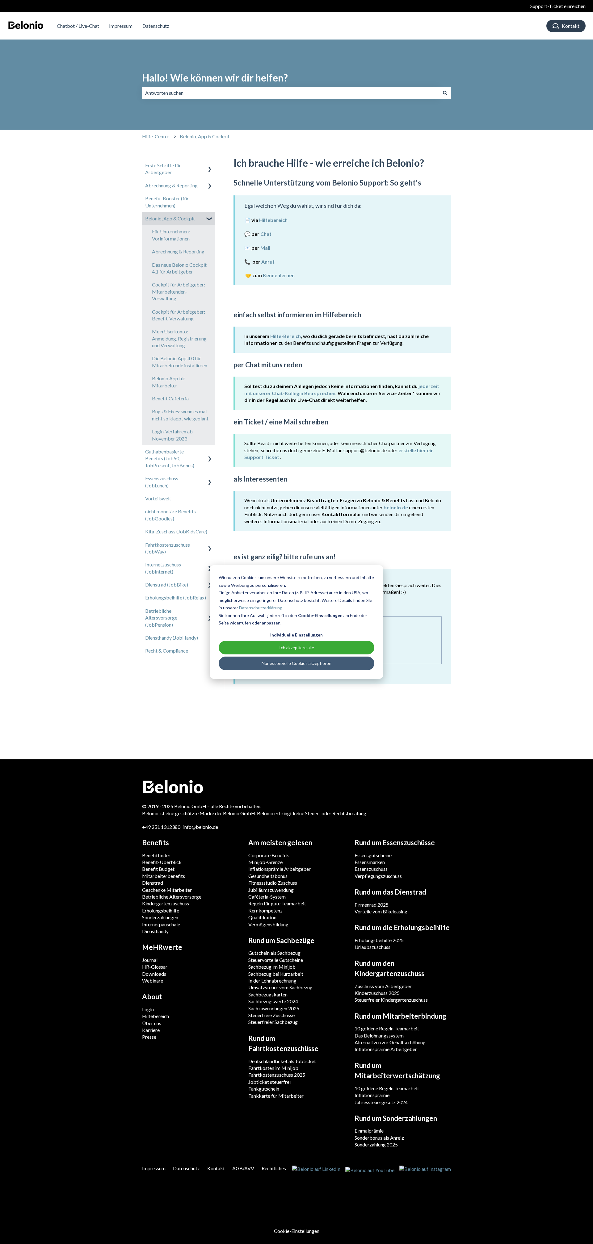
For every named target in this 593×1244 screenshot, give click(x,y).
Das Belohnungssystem (379, 1035)
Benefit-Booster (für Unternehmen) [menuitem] (167, 201)
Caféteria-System (267, 897)
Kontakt (570, 26)
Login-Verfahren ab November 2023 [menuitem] (172, 434)
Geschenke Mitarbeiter (167, 890)
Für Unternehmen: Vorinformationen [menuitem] (171, 234)
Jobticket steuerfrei (269, 1082)
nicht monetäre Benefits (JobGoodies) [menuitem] (170, 514)
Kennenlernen (279, 275)
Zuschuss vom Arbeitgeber (383, 986)
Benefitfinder (156, 855)
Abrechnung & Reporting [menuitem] (171, 185)
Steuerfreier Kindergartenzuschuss (391, 1000)
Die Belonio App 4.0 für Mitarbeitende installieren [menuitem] (179, 361)
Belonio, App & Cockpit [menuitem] (170, 218)
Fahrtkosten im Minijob (273, 1068)
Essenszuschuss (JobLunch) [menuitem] (161, 481)
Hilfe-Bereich (285, 336)
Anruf (268, 262)
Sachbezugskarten (268, 994)
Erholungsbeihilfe (160, 910)
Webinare (152, 980)
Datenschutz (155, 26)
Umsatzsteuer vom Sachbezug (280, 987)
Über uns (151, 1023)
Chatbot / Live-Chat (78, 26)
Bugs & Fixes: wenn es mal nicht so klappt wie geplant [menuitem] (180, 414)
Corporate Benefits (268, 855)
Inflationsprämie (372, 1095)
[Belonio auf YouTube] (369, 1170)
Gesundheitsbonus (268, 876)
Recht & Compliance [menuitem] (166, 650)
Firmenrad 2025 (372, 905)
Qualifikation (262, 917)
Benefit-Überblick (162, 862)
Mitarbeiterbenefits (163, 876)
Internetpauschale (161, 924)
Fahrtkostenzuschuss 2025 (276, 1075)
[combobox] (290, 93)
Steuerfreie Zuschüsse (271, 1015)
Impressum (120, 26)
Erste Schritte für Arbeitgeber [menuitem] (163, 168)
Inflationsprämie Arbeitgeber (279, 869)
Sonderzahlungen (160, 917)
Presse (149, 1037)
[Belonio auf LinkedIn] (316, 1170)
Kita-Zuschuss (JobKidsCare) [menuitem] (176, 531)
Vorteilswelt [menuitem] (158, 498)
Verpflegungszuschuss (378, 876)
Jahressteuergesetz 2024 (381, 1102)
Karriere (151, 1030)
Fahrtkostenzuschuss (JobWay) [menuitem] (167, 548)
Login (148, 1009)
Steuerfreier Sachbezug (273, 1022)
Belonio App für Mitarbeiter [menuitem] (168, 381)
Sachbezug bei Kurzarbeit (275, 974)
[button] (210, 166)
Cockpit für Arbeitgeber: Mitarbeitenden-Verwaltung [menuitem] (178, 291)
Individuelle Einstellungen (296, 634)
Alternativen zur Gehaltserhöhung (390, 1042)
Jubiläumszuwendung (271, 890)
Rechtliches (274, 1168)
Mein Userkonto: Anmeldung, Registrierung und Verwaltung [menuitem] (179, 338)
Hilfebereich (155, 1016)
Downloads (154, 974)
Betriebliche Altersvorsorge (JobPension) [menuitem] (161, 618)
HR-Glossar (154, 967)
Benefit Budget (158, 869)
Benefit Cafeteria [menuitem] (170, 398)
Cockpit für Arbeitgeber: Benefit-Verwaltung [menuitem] (178, 315)
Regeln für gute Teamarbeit (277, 903)
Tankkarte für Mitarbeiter (276, 1096)
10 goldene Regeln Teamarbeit (387, 1028)
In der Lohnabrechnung (272, 980)
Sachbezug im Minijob (272, 967)
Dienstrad (152, 883)
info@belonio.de (200, 827)
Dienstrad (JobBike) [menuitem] (166, 584)
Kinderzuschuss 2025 (377, 993)
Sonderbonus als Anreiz (379, 1138)
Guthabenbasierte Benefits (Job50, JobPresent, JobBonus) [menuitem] (169, 458)
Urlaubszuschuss (372, 947)
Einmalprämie (369, 1130)
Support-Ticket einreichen (558, 6)
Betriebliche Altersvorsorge (171, 897)
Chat (265, 234)
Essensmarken (370, 862)
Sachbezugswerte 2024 (273, 1001)
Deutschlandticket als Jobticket (282, 1061)
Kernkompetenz (265, 910)
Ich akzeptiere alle (296, 647)
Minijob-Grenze (265, 862)
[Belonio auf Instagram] (425, 1170)
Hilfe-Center (155, 136)
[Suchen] (445, 93)
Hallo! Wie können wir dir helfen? (215, 78)
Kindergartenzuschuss (165, 903)
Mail (265, 248)
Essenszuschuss (371, 869)
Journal (150, 960)
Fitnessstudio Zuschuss (272, 883)
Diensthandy (155, 931)
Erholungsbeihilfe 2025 (379, 940)
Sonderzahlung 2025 (376, 1144)
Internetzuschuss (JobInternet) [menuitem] (163, 567)
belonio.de (396, 507)
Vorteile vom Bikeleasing (381, 911)
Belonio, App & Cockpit (204, 136)
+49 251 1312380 (161, 827)
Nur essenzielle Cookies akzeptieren (296, 663)
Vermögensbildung (268, 924)
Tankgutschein (263, 1089)
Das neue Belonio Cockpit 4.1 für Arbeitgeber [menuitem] (179, 268)
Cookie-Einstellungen (296, 1231)
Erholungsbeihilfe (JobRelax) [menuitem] (175, 597)
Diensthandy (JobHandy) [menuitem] (171, 638)
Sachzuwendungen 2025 (273, 1008)
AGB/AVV (243, 1168)
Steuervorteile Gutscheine (275, 960)
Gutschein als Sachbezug (274, 953)
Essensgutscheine (373, 855)
